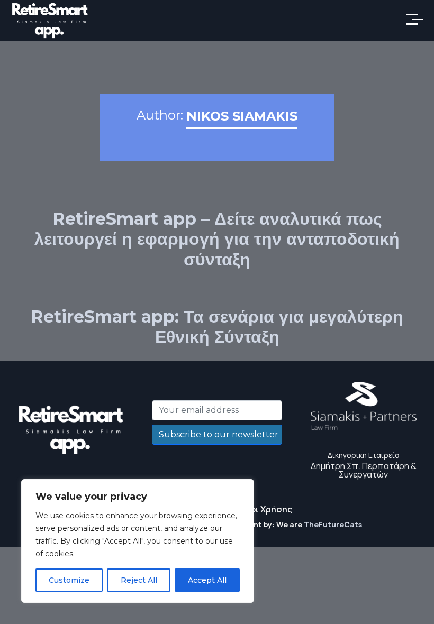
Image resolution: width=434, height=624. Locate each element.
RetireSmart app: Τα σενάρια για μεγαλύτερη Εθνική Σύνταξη (217, 326)
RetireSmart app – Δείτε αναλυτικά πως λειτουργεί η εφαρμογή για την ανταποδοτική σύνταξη (217, 239)
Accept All (207, 580)
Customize (69, 580)
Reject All (139, 580)
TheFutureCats (333, 524)
